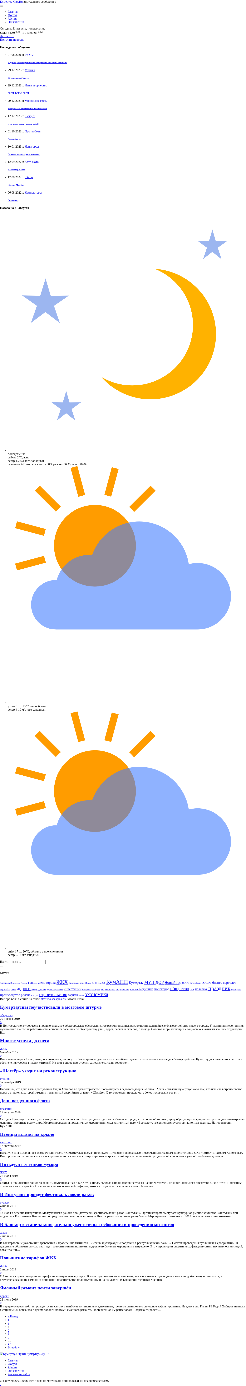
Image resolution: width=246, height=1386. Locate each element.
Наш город (32, 146)
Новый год (173, 982)
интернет (86, 989)
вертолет (229, 982)
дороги (24, 988)
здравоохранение (55, 989)
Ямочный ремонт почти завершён (35, 1287)
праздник (219, 988)
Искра (88, 983)
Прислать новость (12, 39)
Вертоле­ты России (18, 983)
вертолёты (5, 989)
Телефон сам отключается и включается (27, 108)
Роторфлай (195, 983)
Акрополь (5, 983)
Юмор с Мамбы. (16, 185)
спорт (34, 995)
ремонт (25, 995)
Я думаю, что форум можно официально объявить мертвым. (37, 62)
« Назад (13, 1316)
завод (34, 989)
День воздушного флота (25, 1100)
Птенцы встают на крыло (27, 1134)
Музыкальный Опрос (18, 78)
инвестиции (72, 989)
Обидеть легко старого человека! (24, 154)
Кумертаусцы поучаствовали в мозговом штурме (51, 1007)
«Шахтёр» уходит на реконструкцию (38, 1070)
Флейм (29, 54)
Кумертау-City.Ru (11, 1)
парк (192, 989)
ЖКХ (62, 982)
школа (81, 995)
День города (47, 982)
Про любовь (33, 131)
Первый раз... (14, 139)
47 (9, 1344)
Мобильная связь (36, 100)
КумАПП (117, 982)
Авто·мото (32, 161)
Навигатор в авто (16, 169)
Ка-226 (102, 982)
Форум (12, 15)
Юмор (29, 177)
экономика (96, 994)
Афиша (12, 18)
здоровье (41, 989)
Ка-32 (94, 983)
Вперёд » (14, 1347)
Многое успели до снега (24, 1040)
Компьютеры (33, 192)
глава (13, 989)
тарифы (73, 995)
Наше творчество (36, 85)
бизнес (217, 982)
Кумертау (136, 982)
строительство (53, 994)
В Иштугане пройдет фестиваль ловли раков (47, 1194)
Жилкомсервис (77, 982)
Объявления (16, 22)
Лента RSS (7, 36)
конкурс (115, 989)
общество (179, 988)
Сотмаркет (13, 200)
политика (201, 989)
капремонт (106, 989)
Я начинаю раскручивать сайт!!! (23, 124)
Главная (13, 11)
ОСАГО (185, 983)
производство (10, 995)
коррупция (124, 989)
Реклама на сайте (19, 1374)
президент (236, 989)
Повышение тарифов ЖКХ (28, 1257)
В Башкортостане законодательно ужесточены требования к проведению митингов (87, 1224)
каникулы (95, 989)
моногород (162, 989)
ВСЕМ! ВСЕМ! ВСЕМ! (19, 93)
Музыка (30, 70)
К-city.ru (30, 116)
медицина (146, 989)
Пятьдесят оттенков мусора (29, 1164)
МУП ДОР (154, 982)
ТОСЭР (206, 982)
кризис (134, 989)
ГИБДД (32, 982)
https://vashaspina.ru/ (53, 999)
